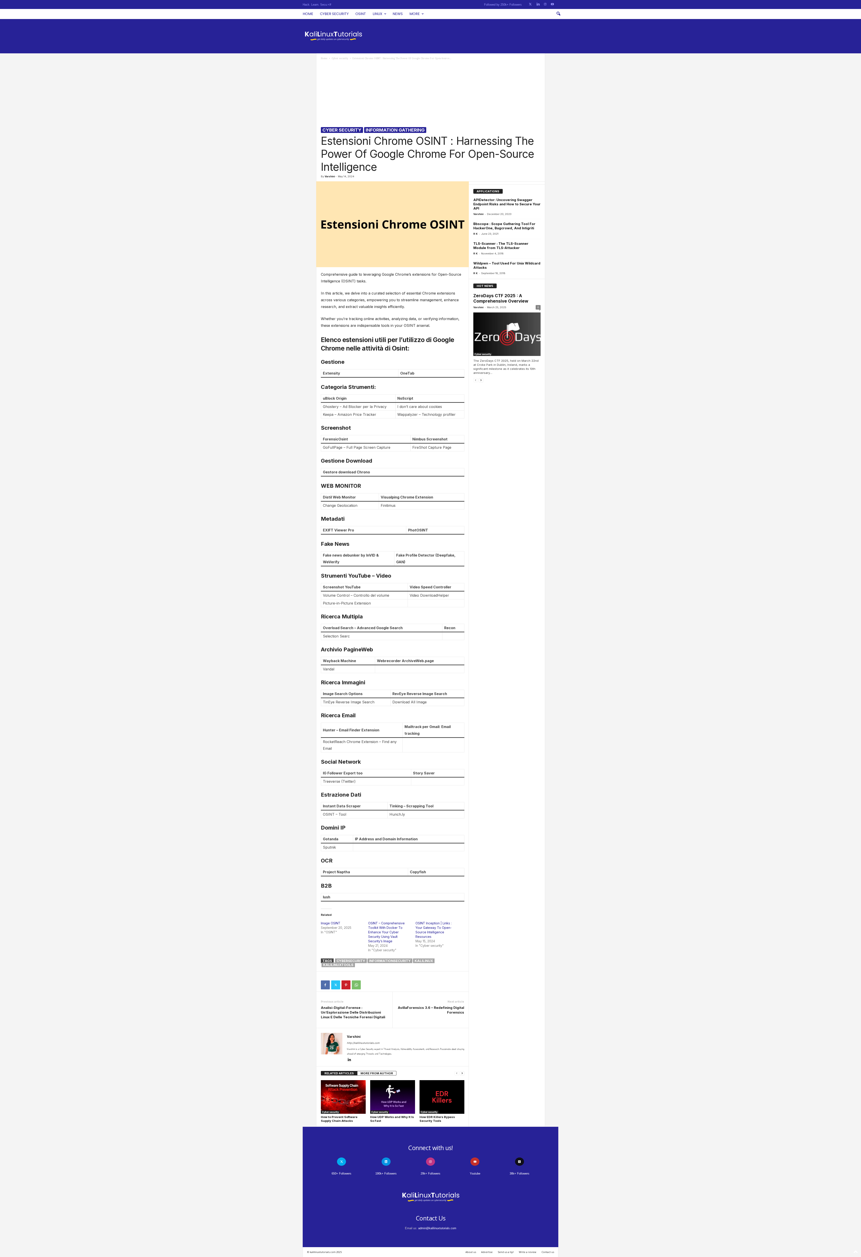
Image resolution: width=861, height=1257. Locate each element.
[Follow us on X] (530, 4)
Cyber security (334, 13)
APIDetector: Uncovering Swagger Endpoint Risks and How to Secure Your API (507, 204)
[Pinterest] (345, 984)
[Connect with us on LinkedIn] (538, 4)
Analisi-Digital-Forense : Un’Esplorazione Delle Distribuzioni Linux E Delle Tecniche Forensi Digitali (353, 1012)
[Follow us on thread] (519, 1161)
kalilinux (424, 961)
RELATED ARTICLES (339, 1073)
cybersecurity (351, 961)
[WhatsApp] (356, 984)
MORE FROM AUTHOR (377, 1073)
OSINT (360, 13)
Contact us (547, 1252)
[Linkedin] (349, 1060)
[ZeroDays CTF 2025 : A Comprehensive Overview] (507, 334)
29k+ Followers (430, 1173)
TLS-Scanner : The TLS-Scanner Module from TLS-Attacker (500, 245)
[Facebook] (325, 984)
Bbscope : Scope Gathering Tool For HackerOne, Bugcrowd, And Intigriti (504, 226)
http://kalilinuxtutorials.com (363, 1043)
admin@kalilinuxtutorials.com (437, 1228)
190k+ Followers (386, 1173)
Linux (377, 13)
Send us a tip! (506, 1252)
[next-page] (462, 1073)
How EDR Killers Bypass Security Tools (437, 1119)
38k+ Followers (519, 1173)
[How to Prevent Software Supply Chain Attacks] (343, 1097)
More (414, 13)
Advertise (487, 1252)
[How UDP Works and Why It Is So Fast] (392, 1097)
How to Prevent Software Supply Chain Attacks (339, 1119)
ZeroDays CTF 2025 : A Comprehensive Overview (500, 298)
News (398, 13)
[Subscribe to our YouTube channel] (552, 4)
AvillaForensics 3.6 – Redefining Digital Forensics (431, 1010)
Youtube (475, 1173)
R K (475, 233)
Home (308, 13)
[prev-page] (456, 1073)
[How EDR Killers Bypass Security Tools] (442, 1097)
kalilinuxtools (338, 965)
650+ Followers (341, 1173)
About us (470, 1252)
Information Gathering (395, 130)
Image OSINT (330, 923)
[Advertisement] (431, 93)
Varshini (330, 176)
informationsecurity (390, 961)
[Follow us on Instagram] (545, 4)
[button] (558, 14)
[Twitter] (335, 984)
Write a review (527, 1252)
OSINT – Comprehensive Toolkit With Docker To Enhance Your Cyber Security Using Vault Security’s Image (386, 932)
